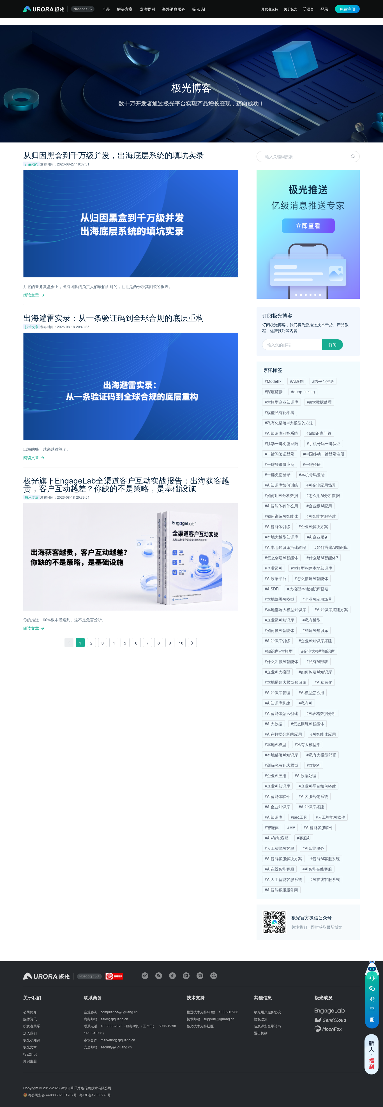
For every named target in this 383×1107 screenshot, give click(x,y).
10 (181, 643)
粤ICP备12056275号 (95, 1094)
